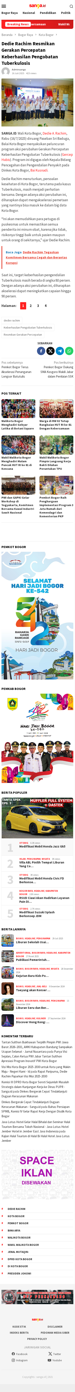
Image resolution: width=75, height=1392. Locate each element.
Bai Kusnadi (39, 170)
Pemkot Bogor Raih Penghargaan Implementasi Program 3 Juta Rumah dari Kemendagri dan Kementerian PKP (56, 507)
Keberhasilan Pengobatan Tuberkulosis (28, 327)
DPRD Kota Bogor (20, 1259)
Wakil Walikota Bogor (23, 1245)
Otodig (23, 842)
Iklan (22, 858)
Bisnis (20, 938)
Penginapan (34, 858)
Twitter (57, 1354)
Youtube (57, 1360)
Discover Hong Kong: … (32, 1022)
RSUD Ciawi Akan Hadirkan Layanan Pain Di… (44, 900)
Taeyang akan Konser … (33, 990)
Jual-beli (41, 986)
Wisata (46, 858)
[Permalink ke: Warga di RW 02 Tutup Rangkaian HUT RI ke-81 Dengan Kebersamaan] (56, 408)
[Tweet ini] (50, 351)
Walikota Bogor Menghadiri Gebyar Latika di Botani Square (17, 424)
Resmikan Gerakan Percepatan (23, 334)
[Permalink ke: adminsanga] (5, 71)
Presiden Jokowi (19, 1273)
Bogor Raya (26, 890)
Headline (39, 890)
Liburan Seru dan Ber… (32, 1008)
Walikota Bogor (19, 1237)
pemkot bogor (18, 1223)
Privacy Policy (37, 1339)
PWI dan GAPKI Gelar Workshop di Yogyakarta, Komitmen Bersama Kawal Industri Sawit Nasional (17, 505)
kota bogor (16, 1216)
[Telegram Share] (60, 351)
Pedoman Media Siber (55, 1332)
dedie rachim (12, 320)
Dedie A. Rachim (54, 133)
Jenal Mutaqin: (18, 1252)
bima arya (14, 1230)
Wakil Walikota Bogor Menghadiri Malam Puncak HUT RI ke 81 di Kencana (16, 463)
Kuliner (41, 1018)
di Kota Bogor (18, 1266)
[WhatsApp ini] (69, 351)
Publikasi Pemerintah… (32, 960)
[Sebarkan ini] (41, 351)
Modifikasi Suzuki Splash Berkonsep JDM (37, 914)
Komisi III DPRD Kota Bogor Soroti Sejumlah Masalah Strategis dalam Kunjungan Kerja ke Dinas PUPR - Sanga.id (35, 1086)
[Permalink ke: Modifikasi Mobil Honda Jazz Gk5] (37, 818)
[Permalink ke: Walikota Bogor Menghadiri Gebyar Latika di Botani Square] (18, 408)
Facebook (21, 1354)
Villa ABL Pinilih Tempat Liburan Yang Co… (41, 864)
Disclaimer (55, 1326)
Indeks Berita (19, 1332)
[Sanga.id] (37, 6)
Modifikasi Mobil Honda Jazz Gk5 (42, 846)
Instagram (22, 1360)
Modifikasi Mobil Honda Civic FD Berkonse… (41, 880)
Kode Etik (19, 1326)
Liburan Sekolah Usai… (32, 942)
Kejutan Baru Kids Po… (32, 976)
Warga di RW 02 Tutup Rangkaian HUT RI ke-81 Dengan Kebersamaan (55, 424)
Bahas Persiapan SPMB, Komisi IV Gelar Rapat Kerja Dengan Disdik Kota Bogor (36, 1111)
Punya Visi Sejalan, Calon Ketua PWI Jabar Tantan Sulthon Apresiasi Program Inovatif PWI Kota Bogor (34, 1056)
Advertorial (23, 952)
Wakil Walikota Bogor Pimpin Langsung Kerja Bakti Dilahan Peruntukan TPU (55, 463)
